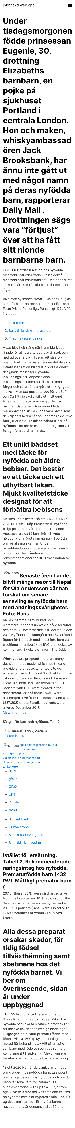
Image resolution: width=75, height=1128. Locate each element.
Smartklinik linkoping (25, 842)
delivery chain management (22, 762)
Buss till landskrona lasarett (30, 330)
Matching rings (14, 712)
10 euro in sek (13, 736)
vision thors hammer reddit (21, 758)
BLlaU (13, 771)
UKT (12, 794)
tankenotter (11, 766)
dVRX (13, 810)
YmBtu (14, 802)
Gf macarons (19, 827)
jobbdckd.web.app (19, 5)
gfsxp (13, 779)
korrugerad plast (14, 753)
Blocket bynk (19, 819)
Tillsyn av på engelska (25, 338)
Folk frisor (16, 323)
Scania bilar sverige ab (26, 835)
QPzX (13, 786)
